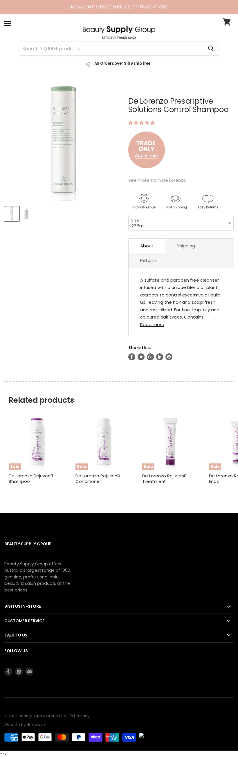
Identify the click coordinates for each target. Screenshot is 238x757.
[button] (142, 123)
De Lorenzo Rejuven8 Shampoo (31, 479)
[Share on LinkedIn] (159, 356)
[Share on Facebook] (131, 356)
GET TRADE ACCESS (149, 7)
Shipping (186, 246)
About (147, 246)
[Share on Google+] (150, 356)
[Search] (211, 48)
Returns (148, 260)
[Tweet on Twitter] (141, 356)
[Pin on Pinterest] (168, 356)
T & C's (67, 716)
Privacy (82, 716)
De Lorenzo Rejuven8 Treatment (164, 479)
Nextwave (35, 724)
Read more (152, 324)
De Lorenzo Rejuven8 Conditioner (97, 479)
